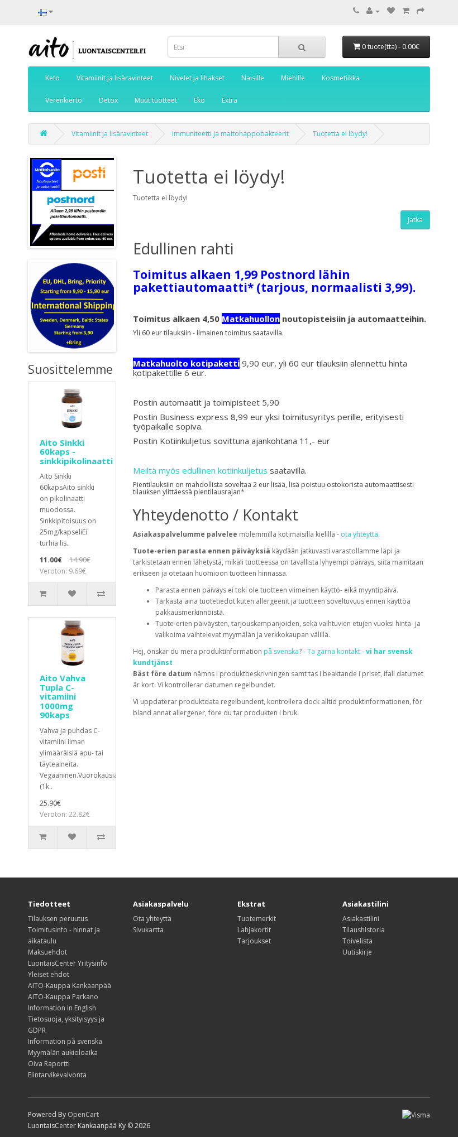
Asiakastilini (360, 918)
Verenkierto (63, 100)
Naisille (252, 78)
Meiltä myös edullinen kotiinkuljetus (200, 470)
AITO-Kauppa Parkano (63, 996)
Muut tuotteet (156, 100)
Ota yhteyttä (152, 918)
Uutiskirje (357, 952)
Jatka (415, 219)
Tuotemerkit (256, 918)
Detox (108, 100)
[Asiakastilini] (373, 11)
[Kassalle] (420, 11)
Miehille (293, 78)
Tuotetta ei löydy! (340, 133)
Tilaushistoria (363, 929)
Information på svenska (65, 1041)
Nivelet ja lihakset (197, 78)
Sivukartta (148, 929)
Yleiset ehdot (48, 974)
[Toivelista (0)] (391, 11)
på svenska (281, 651)
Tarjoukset (254, 941)
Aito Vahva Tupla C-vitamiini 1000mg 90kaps (62, 696)
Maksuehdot (47, 952)
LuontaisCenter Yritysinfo (67, 963)
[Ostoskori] (405, 11)
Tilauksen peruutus (58, 918)
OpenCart (83, 1114)
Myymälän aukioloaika (63, 1052)
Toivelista (357, 941)
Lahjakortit (254, 929)
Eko (199, 100)
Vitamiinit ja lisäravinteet (115, 78)
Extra (229, 100)
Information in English (62, 1008)
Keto (52, 78)
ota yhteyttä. (360, 534)
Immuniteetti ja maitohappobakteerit (230, 133)
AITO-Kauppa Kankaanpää (69, 985)
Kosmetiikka (341, 78)
